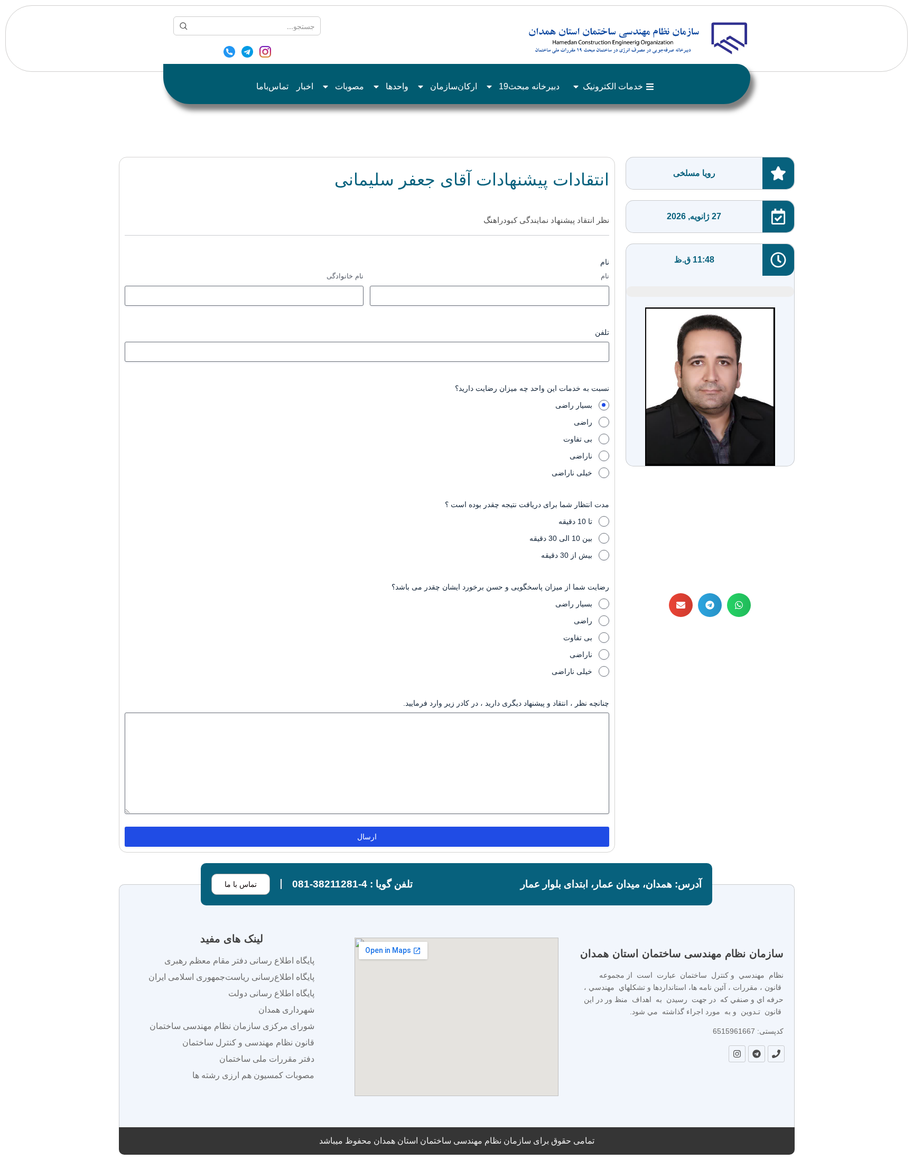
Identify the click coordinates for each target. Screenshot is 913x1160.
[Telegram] (756, 1053)
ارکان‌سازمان (453, 86)
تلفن (602, 332)
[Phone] (776, 1053)
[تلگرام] (247, 53)
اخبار (304, 86)
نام (605, 276)
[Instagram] (737, 1053)
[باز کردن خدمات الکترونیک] (576, 86)
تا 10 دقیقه (575, 521)
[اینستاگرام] (265, 53)
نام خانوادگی (345, 276)
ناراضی (581, 456)
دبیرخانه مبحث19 (529, 86)
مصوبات (349, 86)
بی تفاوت (577, 439)
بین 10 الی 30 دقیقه (560, 538)
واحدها (397, 86)
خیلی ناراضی (572, 473)
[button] (739, 605)
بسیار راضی (573, 405)
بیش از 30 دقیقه (566, 555)
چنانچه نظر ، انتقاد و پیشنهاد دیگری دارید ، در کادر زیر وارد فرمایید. (506, 703)
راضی (583, 422)
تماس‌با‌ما (272, 86)
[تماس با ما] (229, 53)
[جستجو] (183, 26)
